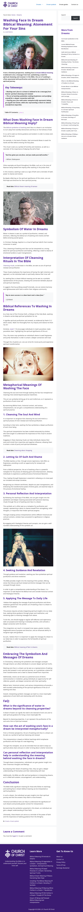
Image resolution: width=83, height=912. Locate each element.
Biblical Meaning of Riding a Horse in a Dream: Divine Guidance (69, 136)
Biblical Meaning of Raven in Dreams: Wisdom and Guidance (69, 70)
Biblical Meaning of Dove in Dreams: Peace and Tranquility (69, 102)
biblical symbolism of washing (16, 127)
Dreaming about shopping (23, 450)
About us (59, 856)
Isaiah (12, 329)
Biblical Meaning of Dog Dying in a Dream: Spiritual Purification (70, 110)
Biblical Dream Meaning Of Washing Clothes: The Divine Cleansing (70, 62)
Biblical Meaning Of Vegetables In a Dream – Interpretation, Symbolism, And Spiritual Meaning (41, 864)
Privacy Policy (60, 862)
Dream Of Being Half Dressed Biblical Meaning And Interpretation (39, 900)
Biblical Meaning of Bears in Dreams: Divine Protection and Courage (69, 94)
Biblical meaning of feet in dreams (25, 647)
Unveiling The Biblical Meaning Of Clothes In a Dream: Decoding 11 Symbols (41, 883)
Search (63, 15)
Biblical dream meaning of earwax (25, 186)
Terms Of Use (60, 865)
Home (13, 15)
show (21, 112)
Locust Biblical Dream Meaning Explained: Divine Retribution (69, 46)
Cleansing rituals (9, 266)
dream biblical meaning (44, 73)
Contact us (74, 4)
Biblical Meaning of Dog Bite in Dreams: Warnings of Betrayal (70, 117)
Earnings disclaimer (63, 868)
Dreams (38, 4)
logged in (15, 836)
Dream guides (63, 4)
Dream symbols (51, 4)
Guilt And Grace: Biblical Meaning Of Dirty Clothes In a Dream (70, 54)
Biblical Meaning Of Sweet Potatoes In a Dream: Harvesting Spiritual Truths (41, 871)
